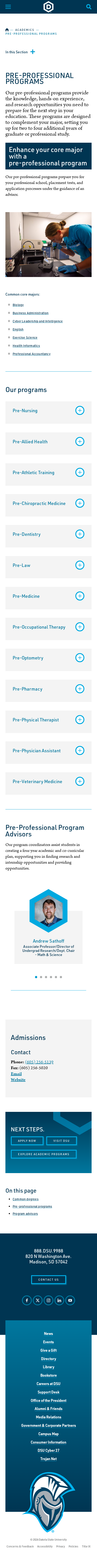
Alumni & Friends (48, 1408)
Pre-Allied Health (30, 441)
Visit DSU (61, 1140)
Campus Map (48, 1433)
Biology (18, 305)
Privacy (60, 1546)
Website (18, 1080)
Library (48, 1366)
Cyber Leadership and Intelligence (38, 321)
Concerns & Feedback (20, 1546)
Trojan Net (48, 1458)
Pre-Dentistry (27, 534)
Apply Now (27, 1140)
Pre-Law (21, 565)
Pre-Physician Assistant (37, 750)
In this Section (16, 52)
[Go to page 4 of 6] (51, 977)
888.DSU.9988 (48, 1251)
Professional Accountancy (32, 354)
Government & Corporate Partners (48, 1425)
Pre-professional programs (32, 1206)
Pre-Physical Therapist (36, 720)
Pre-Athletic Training (33, 472)
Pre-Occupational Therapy (39, 627)
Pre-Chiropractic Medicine (39, 503)
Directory (48, 1358)
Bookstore (48, 1375)
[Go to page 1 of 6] (36, 977)
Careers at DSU (48, 1383)
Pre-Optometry (28, 658)
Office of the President (48, 1400)
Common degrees (26, 1199)
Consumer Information (48, 1442)
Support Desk (48, 1392)
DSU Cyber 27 (49, 1450)
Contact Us (48, 1279)
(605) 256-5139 (39, 1062)
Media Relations (48, 1416)
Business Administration (31, 313)
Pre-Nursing (25, 410)
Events (48, 1341)
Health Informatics (26, 345)
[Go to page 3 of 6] (46, 977)
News (48, 1333)
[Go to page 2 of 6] (41, 977)
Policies (73, 1546)
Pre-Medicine (26, 596)
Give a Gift (48, 1350)
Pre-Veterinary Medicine (37, 781)
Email (16, 1074)
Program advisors (25, 1213)
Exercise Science (25, 337)
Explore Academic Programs (43, 1154)
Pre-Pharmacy (27, 689)
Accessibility (45, 1546)
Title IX (86, 1546)
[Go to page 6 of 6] (61, 977)
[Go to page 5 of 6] (56, 977)
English (18, 329)
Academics (24, 30)
